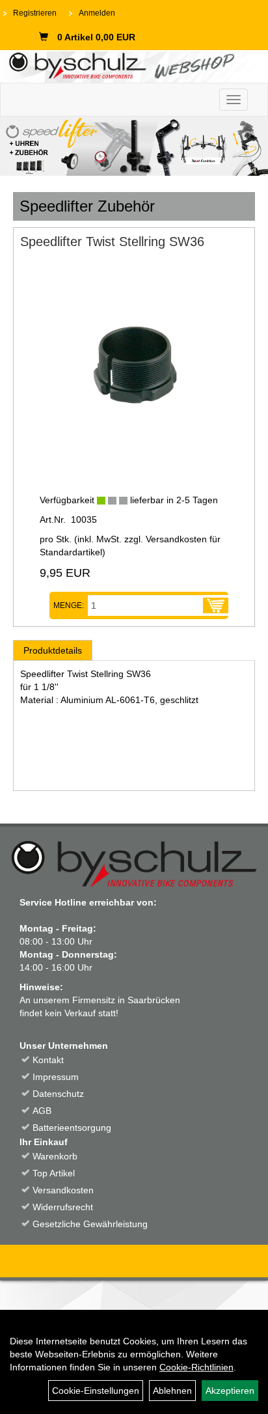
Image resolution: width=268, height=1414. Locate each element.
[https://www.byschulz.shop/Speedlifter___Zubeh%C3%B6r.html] (134, 146)
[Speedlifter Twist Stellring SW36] (134, 365)
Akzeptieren (230, 1390)
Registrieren (35, 13)
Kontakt (48, 1060)
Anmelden (97, 13)
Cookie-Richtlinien (196, 1367)
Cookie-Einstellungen (95, 1390)
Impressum (56, 1077)
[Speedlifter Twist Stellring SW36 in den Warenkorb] (215, 605)
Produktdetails (52, 650)
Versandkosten (63, 1190)
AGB (42, 1110)
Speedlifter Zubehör (87, 206)
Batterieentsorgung (72, 1127)
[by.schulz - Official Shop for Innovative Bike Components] (129, 64)
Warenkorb (55, 1156)
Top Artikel (54, 1173)
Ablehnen (172, 1390)
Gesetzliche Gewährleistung (90, 1224)
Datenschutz (58, 1093)
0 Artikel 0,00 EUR (96, 37)
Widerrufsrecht (63, 1207)
